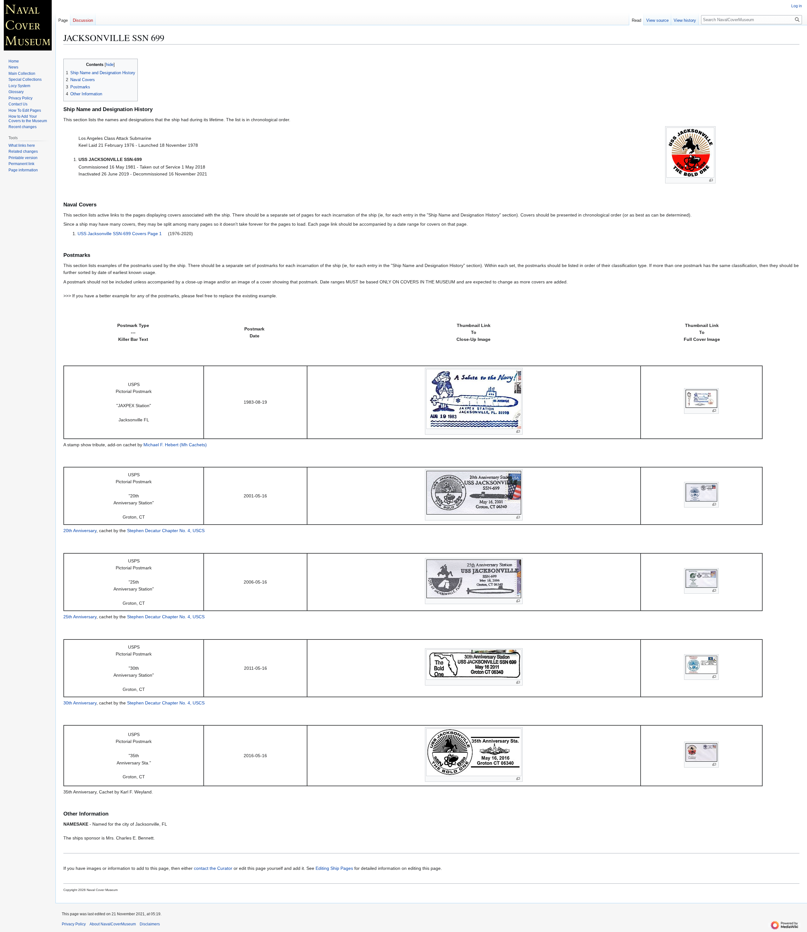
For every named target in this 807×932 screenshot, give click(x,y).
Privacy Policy (74, 924)
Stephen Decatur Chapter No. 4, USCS (166, 530)
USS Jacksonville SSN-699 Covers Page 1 (120, 233)
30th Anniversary (79, 702)
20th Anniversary (79, 530)
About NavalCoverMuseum (113, 924)
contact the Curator (213, 868)
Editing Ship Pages (334, 868)
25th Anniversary (79, 616)
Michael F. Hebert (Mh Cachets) (175, 444)
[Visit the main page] (28, 25)
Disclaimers (150, 924)
